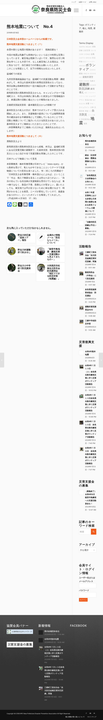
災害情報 (86, 81)
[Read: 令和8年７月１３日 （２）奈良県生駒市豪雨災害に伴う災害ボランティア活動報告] (81, 366)
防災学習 (93, 74)
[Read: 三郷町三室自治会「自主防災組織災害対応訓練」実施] (81, 253)
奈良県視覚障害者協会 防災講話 (90, 292)
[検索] (68, 10)
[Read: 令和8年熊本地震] (81, 352)
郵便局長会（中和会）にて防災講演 (90, 275)
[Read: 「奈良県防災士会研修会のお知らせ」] (81, 176)
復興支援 (88, 58)
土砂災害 (86, 50)
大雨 (92, 107)
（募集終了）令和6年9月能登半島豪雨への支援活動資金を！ (90, 497)
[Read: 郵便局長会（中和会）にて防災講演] (81, 273)
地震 (90, 28)
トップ (73, 2)
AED (80, 77)
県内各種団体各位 (51, 631)
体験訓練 (82, 66)
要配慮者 (88, 47)
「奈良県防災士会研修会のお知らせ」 (90, 178)
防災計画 (88, 100)
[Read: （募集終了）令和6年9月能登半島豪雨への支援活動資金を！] (81, 492)
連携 (85, 124)
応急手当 (82, 58)
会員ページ (82, 2)
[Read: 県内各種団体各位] (81, 142)
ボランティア (87, 67)
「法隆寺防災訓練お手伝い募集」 (90, 225)
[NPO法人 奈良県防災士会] (51, 10)
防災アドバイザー (89, 62)
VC (90, 111)
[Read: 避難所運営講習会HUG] (81, 307)
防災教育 (93, 85)
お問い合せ (92, 2)
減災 (85, 93)
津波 (86, 111)
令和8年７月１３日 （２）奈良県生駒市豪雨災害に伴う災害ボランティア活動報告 (90, 374)
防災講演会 (85, 119)
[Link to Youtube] (90, 10)
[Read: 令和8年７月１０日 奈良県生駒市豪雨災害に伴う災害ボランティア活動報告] (81, 422)
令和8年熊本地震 (51, 639)
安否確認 (87, 54)
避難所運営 (87, 77)
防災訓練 (84, 88)
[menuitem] (73, 2)
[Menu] (75, 10)
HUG (81, 81)
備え (84, 28)
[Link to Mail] (94, 10)
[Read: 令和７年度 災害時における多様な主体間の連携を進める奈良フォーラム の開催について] (81, 193)
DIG (87, 96)
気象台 (92, 81)
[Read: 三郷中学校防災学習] (81, 321)
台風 (92, 54)
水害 (87, 103)
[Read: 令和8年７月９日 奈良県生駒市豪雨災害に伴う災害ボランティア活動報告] (81, 449)
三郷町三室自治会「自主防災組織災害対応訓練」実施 (53, 690)
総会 (81, 73)
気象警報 (82, 47)
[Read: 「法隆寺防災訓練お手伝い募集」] (81, 223)
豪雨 (92, 88)
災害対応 (93, 70)
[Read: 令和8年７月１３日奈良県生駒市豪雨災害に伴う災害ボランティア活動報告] (81, 396)
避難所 (84, 84)
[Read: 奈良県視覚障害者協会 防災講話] (81, 290)
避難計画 (86, 74)
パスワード (84, 590)
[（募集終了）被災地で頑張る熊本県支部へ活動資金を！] (2, 360)
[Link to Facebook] (86, 10)
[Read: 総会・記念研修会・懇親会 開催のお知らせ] (81, 156)
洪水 (92, 50)
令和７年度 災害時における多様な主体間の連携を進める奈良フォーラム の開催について (90, 201)
